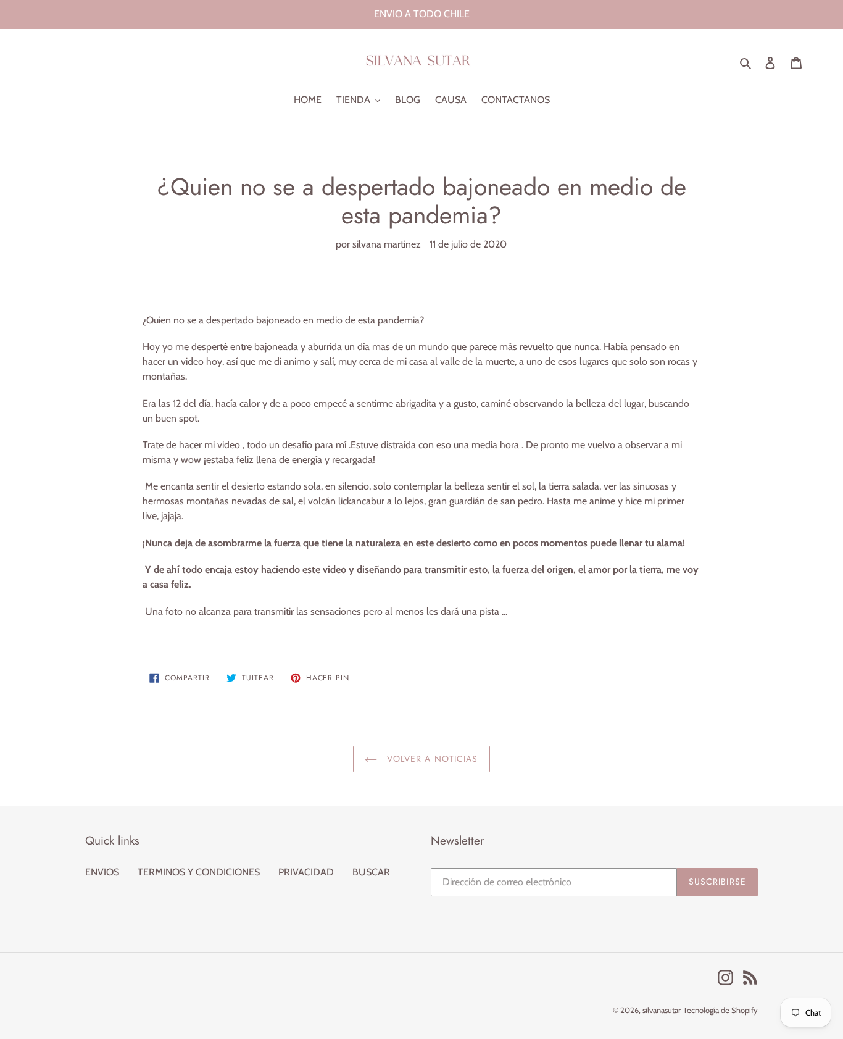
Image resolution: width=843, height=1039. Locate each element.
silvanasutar (661, 1010)
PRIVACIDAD (306, 872)
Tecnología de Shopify (720, 1010)
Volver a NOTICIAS (430, 759)
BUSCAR (371, 872)
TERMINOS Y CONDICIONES (199, 872)
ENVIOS (102, 872)
